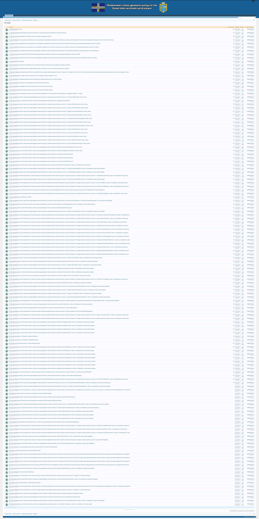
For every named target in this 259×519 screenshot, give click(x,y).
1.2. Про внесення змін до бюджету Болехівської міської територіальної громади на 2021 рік (30, 36)
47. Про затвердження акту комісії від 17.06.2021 (20, 197)
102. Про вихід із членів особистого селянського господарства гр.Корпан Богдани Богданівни (30, 393)
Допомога (246, 516)
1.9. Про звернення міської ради (16, 61)
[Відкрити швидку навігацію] (253, 20)
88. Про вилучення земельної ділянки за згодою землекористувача (24, 343)
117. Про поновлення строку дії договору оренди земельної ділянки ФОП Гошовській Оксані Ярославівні (33, 446)
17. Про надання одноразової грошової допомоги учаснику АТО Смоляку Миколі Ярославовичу (31, 89)
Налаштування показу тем (129, 509)
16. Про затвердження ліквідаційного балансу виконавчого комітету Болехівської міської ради (30, 86)
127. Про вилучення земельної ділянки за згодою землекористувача (24, 482)
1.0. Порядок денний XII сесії (15, 29)
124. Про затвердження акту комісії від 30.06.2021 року (21, 471)
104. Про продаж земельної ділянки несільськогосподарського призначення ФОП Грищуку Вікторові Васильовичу (35, 400)
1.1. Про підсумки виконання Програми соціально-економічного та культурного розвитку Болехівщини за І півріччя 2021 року (37, 32)
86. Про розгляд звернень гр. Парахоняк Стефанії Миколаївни (23, 336)
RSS (254, 516)
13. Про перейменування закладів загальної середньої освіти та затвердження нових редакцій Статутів (33, 75)
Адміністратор (11, 30)
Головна (249, 516)
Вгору (253, 516)
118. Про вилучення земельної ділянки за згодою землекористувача (24, 450)
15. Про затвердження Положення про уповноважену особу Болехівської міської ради (29, 82)
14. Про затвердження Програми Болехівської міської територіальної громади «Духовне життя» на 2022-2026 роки (35, 79)
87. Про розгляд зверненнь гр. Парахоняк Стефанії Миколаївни (23, 339)
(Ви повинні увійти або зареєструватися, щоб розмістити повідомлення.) (242, 510)
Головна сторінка (9, 15)
